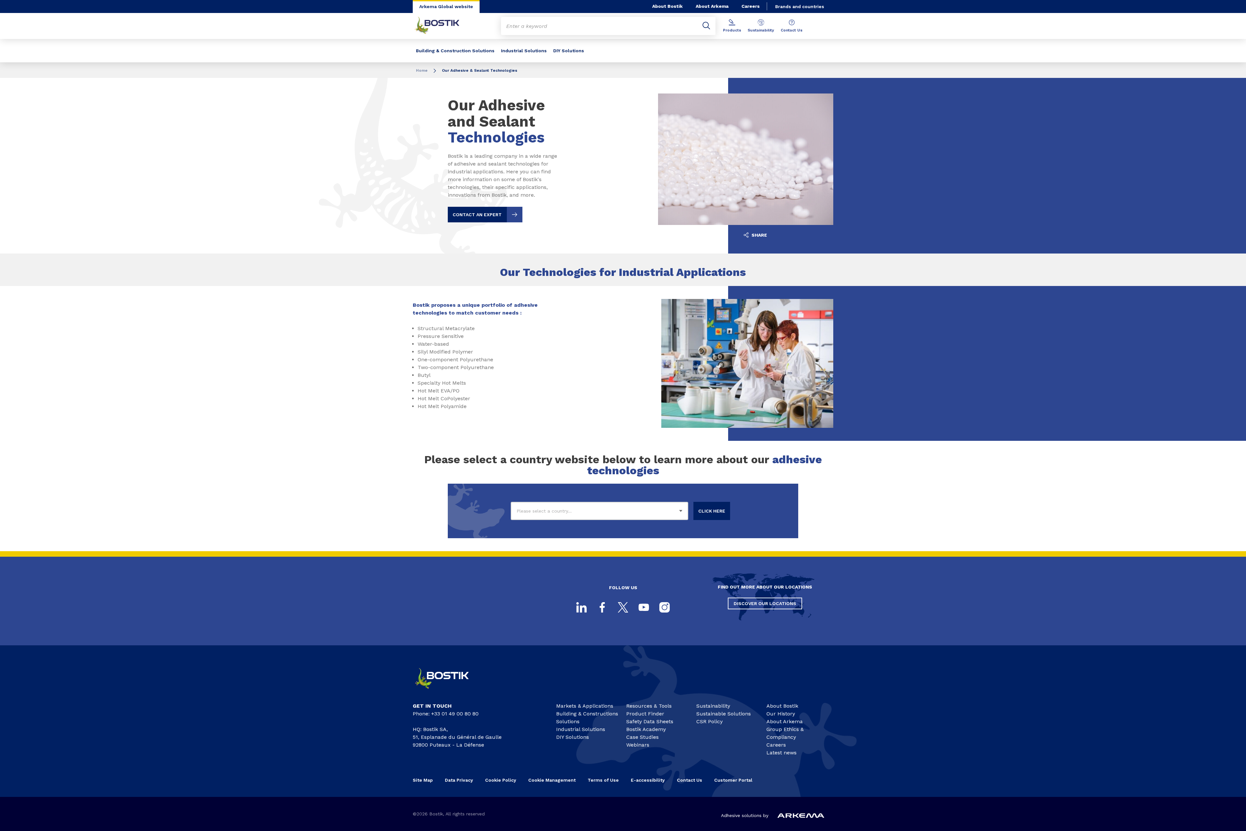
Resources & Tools (649, 706)
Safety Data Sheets (649, 721)
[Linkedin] (581, 607)
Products (732, 30)
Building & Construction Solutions (455, 50)
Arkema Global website (446, 6)
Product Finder (645, 714)
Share (758, 235)
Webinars (637, 745)
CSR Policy (709, 721)
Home (422, 70)
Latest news (781, 753)
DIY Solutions (568, 50)
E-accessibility (648, 780)
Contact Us (791, 30)
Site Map (423, 780)
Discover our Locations (765, 603)
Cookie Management (552, 780)
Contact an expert (477, 214)
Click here (711, 511)
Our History (780, 714)
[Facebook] (602, 607)
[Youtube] (644, 607)
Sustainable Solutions (723, 714)
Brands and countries (799, 6)
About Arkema (712, 6)
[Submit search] (706, 26)
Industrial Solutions (524, 50)
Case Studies (642, 737)
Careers (750, 6)
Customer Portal (734, 780)
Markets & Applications (584, 706)
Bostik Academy (646, 729)
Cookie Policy (500, 780)
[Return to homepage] (442, 26)
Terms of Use (603, 780)
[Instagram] (664, 607)
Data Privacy (459, 780)
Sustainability (761, 30)
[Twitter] (623, 607)
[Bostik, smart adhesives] (448, 691)
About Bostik (667, 6)
